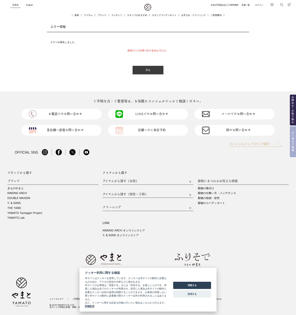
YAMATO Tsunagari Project (24, 213)
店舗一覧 (246, 5)
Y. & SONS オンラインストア (121, 235)
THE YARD (14, 208)
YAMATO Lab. (16, 217)
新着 (77, 15)
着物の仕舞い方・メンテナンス (217, 193)
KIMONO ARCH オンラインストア (124, 230)
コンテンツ (116, 15)
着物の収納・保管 (209, 198)
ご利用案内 (216, 15)
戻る (148, 70)
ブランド (101, 15)
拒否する (192, 294)
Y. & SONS (14, 203)
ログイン (259, 5)
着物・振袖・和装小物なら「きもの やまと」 (147, 7)
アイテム (88, 15)
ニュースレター (57, 299)
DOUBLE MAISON (18, 198)
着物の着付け (206, 188)
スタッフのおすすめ (137, 15)
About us (217, 299)
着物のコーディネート (211, 203)
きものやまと (15, 188)
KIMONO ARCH (17, 193)
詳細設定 (90, 306)
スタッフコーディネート (164, 15)
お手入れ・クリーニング (193, 15)
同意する (192, 285)
